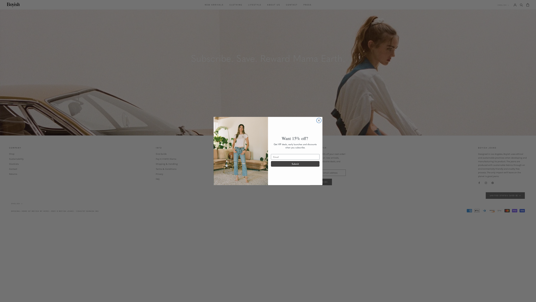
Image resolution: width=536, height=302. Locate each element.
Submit (295, 163)
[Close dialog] (318, 120)
